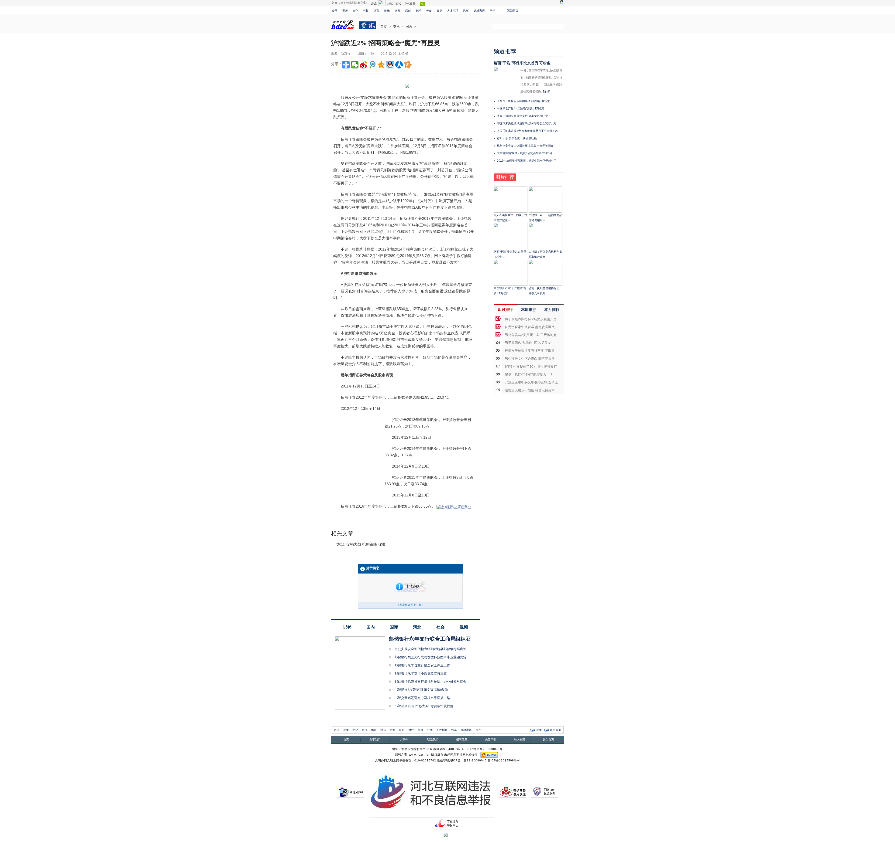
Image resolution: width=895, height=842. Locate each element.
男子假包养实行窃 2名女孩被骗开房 (531, 319)
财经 (418, 10)
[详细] (546, 91)
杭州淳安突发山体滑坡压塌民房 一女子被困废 (525, 145)
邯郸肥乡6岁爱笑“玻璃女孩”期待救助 (421, 690)
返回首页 (512, 10)
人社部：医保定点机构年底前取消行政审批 (523, 101)
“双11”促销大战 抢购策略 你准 (361, 544)
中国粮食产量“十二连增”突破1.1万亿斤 (521, 108)
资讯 (334, 10)
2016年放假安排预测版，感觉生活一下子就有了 (527, 160)
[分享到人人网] (399, 64)
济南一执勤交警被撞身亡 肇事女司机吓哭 (522, 116)
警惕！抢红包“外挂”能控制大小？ (529, 374)
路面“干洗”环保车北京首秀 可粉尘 (522, 63)
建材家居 (479, 10)
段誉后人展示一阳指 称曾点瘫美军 (530, 390)
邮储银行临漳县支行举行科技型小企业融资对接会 (430, 681)
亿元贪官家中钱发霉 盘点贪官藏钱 (530, 327)
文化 (355, 10)
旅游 (397, 10)
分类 (439, 10)
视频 (345, 10)
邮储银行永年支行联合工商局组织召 (430, 639)
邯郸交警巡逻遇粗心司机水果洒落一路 (422, 698)
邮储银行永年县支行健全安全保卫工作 (422, 665)
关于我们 (375, 739)
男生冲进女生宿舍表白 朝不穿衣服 (530, 358)
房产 (492, 10)
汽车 (466, 10)
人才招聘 (452, 10)
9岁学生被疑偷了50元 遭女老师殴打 (531, 366)
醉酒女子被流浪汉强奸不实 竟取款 (530, 351)
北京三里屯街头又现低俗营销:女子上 (531, 382)
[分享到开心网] (408, 64)
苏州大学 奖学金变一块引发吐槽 (517, 138)
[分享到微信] (354, 64)
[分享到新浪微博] (363, 64)
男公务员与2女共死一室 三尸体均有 (531, 335)
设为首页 (548, 739)
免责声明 (490, 739)
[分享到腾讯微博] (372, 64)
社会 (440, 627)
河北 (417, 627)
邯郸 (347, 627)
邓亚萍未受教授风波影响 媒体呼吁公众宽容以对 (526, 123)
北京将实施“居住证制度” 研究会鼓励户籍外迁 (525, 153)
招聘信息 (461, 739)
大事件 (404, 739)
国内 (409, 26)
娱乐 (387, 10)
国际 (394, 627)
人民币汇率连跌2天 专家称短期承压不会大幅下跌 (527, 130)
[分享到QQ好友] (390, 64)
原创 (408, 10)
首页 (383, 26)
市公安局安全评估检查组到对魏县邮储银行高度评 (430, 649)
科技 (366, 10)
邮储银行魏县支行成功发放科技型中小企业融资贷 (430, 657)
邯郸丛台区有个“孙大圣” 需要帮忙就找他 (424, 706)
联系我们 (432, 739)
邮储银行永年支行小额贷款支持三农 (421, 673)
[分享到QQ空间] (381, 64)
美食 (429, 10)
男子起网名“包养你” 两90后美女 (528, 343)
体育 (376, 10)
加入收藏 (519, 739)
